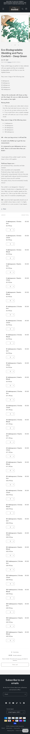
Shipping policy (10, 730)
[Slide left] (11, 45)
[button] (3, 9)
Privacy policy (17, 728)
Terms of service (24, 728)
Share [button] (4, 209)
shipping (19, 659)
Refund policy (9, 728)
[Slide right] (18, 45)
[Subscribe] (25, 694)
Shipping (9, 62)
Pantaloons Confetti (14, 726)
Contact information (20, 730)
